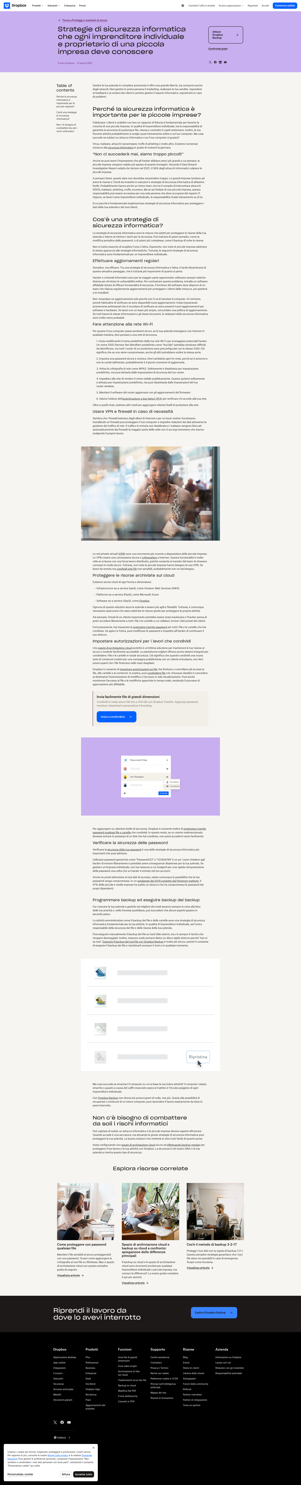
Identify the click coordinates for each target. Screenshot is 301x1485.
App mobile (59, 1362)
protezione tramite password (150, 627)
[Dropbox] (17, 6)
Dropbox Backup (108, 1097)
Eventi (186, 1362)
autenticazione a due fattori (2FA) (142, 398)
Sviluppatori (189, 1378)
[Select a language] (183, 6)
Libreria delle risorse (193, 1373)
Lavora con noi (223, 1362)
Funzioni (58, 1373)
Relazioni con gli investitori (229, 1368)
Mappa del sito (158, 1392)
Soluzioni (58, 1378)
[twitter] (210, 62)
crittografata (149, 557)
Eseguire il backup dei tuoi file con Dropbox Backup (133, 941)
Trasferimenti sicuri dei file (132, 1380)
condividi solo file (127, 568)
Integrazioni (59, 1368)
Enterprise (91, 1373)
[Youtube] (68, 1422)
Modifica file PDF (127, 1390)
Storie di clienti (191, 1368)
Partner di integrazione (195, 1400)
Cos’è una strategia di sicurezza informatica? (66, 115)
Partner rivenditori (192, 1394)
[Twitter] (55, 1422)
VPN (121, 553)
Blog (185, 1357)
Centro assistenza (159, 1357)
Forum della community (195, 1384)
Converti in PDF (126, 1401)
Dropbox (144, 600)
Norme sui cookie (159, 1373)
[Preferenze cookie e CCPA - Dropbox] (51, 1462)
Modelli (57, 1394)
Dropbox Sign (93, 1389)
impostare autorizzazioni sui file (138, 669)
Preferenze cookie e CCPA (164, 1378)
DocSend (90, 1384)
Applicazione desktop (64, 1357)
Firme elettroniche (127, 1396)
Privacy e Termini (159, 1368)
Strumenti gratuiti (62, 1400)
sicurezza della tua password (124, 849)
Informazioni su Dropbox (228, 1357)
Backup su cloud (127, 1385)
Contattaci (156, 1362)
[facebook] (215, 62)
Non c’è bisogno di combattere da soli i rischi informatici (66, 128)
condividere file (156, 673)
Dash (88, 1378)
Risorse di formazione (161, 1398)
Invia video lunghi (127, 1366)
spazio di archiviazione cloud (115, 648)
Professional (92, 1362)
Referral (187, 1389)
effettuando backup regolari (183, 1144)
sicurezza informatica (121, 147)
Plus (88, 1357)
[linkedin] (220, 62)
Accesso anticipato (63, 1389)
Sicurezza (58, 1384)
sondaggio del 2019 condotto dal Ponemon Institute (168, 880)
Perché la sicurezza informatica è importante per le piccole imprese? (66, 101)
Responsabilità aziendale (228, 1373)
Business (90, 1368)
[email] (225, 62)
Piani (88, 1400)
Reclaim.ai (91, 1394)
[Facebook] (62, 1422)
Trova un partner (191, 1405)
